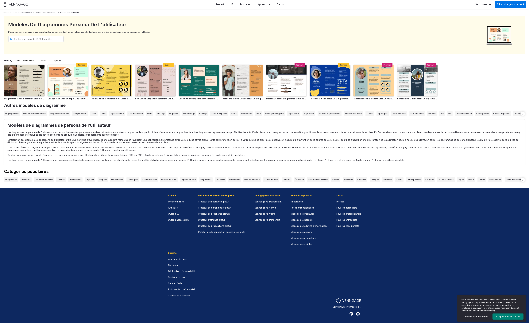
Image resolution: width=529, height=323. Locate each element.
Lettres (482, 179)
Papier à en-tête (188, 179)
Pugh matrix (309, 113)
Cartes (399, 179)
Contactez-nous (176, 277)
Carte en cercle (399, 113)
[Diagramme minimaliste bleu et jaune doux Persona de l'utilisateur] (373, 80)
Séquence (174, 113)
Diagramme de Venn (59, 113)
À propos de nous (177, 259)
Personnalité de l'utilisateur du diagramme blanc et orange (242, 99)
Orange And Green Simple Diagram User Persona (68, 99)
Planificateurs (495, 179)
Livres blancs (117, 179)
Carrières (173, 265)
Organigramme (12, 113)
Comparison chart (464, 113)
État (449, 113)
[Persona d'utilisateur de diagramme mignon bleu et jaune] (330, 80)
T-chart (370, 113)
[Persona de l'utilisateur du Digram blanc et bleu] (417, 80)
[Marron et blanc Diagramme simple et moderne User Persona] (286, 80)
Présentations (75, 179)
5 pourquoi (383, 113)
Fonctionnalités (176, 201)
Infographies (11, 179)
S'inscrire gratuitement (510, 4)
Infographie (297, 201)
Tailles (44, 60)
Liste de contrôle (252, 179)
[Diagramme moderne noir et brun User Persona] (24, 80)
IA (232, 4)
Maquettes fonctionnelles (34, 113)
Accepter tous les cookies (508, 316)
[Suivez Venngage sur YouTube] (358, 314)
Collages (375, 179)
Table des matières (514, 179)
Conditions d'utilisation (179, 295)
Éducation (299, 179)
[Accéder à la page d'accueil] (15, 4)
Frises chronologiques (302, 207)
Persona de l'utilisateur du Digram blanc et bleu (417, 99)
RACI (259, 113)
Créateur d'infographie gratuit (213, 201)
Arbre (149, 113)
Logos (461, 179)
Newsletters (234, 179)
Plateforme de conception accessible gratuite (221, 232)
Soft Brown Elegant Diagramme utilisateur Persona (155, 99)
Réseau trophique (501, 113)
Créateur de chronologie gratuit (214, 207)
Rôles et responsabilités (329, 113)
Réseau (517, 113)
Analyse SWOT (80, 113)
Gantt (103, 113)
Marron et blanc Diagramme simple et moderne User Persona (286, 99)
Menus (471, 179)
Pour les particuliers (346, 207)
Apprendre (263, 4)
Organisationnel (117, 113)
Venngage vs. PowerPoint (268, 201)
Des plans (220, 179)
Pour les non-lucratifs (347, 226)
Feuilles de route (168, 179)
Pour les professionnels (348, 213)
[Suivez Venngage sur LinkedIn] (351, 314)
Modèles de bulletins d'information (309, 226)
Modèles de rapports (301, 232)
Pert (442, 113)
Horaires (286, 179)
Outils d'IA (173, 213)
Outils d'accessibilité (178, 219)
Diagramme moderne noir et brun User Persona (24, 99)
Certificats (361, 179)
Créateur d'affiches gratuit (211, 219)
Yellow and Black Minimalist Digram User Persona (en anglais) (111, 99)
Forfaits (340, 201)
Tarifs (280, 4)
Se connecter (483, 4)
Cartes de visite (271, 179)
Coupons (429, 179)
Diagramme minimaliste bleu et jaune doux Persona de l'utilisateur (373, 99)
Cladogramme (482, 113)
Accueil (6, 12)
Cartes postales (414, 179)
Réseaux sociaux (446, 179)
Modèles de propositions (303, 238)
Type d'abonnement (24, 60)
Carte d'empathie (219, 113)
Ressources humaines (318, 179)
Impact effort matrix (353, 113)
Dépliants (90, 179)
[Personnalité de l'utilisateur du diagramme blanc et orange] (242, 80)
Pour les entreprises (346, 219)
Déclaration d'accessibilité (181, 271)
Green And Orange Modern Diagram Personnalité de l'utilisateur (199, 99)
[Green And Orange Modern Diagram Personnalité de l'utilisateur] (199, 80)
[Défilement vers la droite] (523, 114)
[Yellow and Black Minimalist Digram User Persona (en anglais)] (111, 80)
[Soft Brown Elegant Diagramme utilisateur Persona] (155, 80)
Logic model (293, 113)
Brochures (25, 179)
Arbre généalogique (274, 113)
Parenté (432, 113)
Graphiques (133, 179)
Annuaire (173, 207)
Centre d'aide (175, 283)
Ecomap (203, 113)
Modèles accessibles (301, 244)
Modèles (245, 4)
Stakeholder (246, 113)
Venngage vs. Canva (265, 207)
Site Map (161, 113)
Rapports (103, 179)
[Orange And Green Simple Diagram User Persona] (68, 80)
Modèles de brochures (302, 213)
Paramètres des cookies (476, 316)
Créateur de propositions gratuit (214, 226)
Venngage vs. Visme (265, 213)
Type (55, 60)
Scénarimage (189, 113)
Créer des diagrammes (22, 12)
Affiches (61, 179)
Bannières (348, 179)
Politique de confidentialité (181, 289)
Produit (220, 4)
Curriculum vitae (149, 179)
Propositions (205, 179)
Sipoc (234, 113)
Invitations (387, 179)
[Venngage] (348, 300)
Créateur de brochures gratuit (214, 213)
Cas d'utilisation (136, 113)
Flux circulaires (417, 113)
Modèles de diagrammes (46, 12)
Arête (93, 113)
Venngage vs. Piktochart (267, 219)
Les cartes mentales (44, 179)
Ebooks (335, 179)
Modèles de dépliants (302, 219)
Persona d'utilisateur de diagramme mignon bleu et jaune (330, 99)
